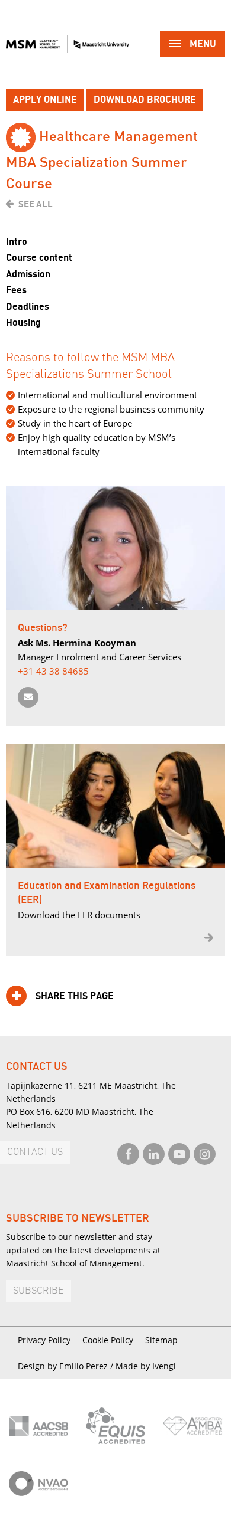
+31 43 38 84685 (53, 671)
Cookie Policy (107, 1340)
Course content (39, 258)
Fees (16, 290)
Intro (16, 242)
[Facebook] (128, 1154)
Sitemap (161, 1340)
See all (35, 204)
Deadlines (27, 307)
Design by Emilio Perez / (67, 1365)
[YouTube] (179, 1154)
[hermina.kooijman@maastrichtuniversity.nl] (28, 697)
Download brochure (145, 99)
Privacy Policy (44, 1340)
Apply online (45, 99)
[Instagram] (205, 1154)
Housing (23, 322)
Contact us (35, 1152)
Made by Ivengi (146, 1365)
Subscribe (38, 1291)
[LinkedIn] (154, 1154)
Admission (28, 274)
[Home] (67, 44)
